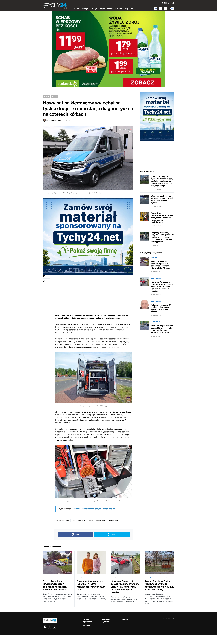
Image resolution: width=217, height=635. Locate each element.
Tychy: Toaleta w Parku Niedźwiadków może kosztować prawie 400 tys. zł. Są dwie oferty (159, 585)
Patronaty (125, 619)
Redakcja (86, 625)
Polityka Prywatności (87, 620)
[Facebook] (155, 8)
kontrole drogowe (62, 520)
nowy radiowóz (79, 520)
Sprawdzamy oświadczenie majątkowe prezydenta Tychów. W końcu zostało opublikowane (162, 217)
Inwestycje (162, 577)
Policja (54, 96)
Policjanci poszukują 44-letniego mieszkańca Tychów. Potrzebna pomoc (161, 308)
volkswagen (113, 520)
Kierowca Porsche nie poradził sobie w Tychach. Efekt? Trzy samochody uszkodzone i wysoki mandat (162, 286)
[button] (166, 3)
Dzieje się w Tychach (151, 577)
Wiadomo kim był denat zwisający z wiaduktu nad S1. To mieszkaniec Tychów (162, 199)
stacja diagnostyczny (97, 520)
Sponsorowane (87, 577)
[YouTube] (54, 627)
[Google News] (172, 8)
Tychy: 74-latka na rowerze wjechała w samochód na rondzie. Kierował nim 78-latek (160, 264)
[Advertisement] (93, 291)
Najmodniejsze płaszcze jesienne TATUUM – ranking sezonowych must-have (91, 585)
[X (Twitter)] (160, 8)
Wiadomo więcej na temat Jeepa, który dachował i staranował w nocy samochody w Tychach (162, 329)
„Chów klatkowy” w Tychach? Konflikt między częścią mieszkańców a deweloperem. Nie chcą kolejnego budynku (162, 181)
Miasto (46, 96)
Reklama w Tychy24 (106, 620)
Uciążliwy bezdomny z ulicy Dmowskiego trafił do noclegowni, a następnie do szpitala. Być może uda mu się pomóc (162, 237)
